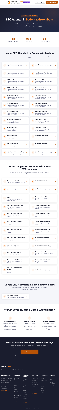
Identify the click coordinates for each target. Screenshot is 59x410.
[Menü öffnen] (2, 2)
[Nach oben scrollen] (55, 408)
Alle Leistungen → (4, 390)
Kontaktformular (53, 385)
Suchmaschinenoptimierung (6, 378)
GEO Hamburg (35, 386)
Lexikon (42, 390)
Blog (42, 388)
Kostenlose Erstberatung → (29, 351)
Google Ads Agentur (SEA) (6, 380)
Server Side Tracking (5, 388)
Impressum (43, 394)
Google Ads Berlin (26, 382)
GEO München (35, 378)
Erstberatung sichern (51, 2)
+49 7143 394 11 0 (40, 2)
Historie (42, 386)
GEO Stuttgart (34, 382)
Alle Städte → (16, 401)
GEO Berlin (34, 380)
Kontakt (42, 392)
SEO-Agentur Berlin (17, 381)
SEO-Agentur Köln (17, 395)
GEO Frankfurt (35, 384)
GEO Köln (34, 388)
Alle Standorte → (26, 402)
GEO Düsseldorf (35, 391)
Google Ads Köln (26, 396)
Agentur (42, 378)
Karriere (42, 384)
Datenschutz (43, 396)
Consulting (3, 386)
